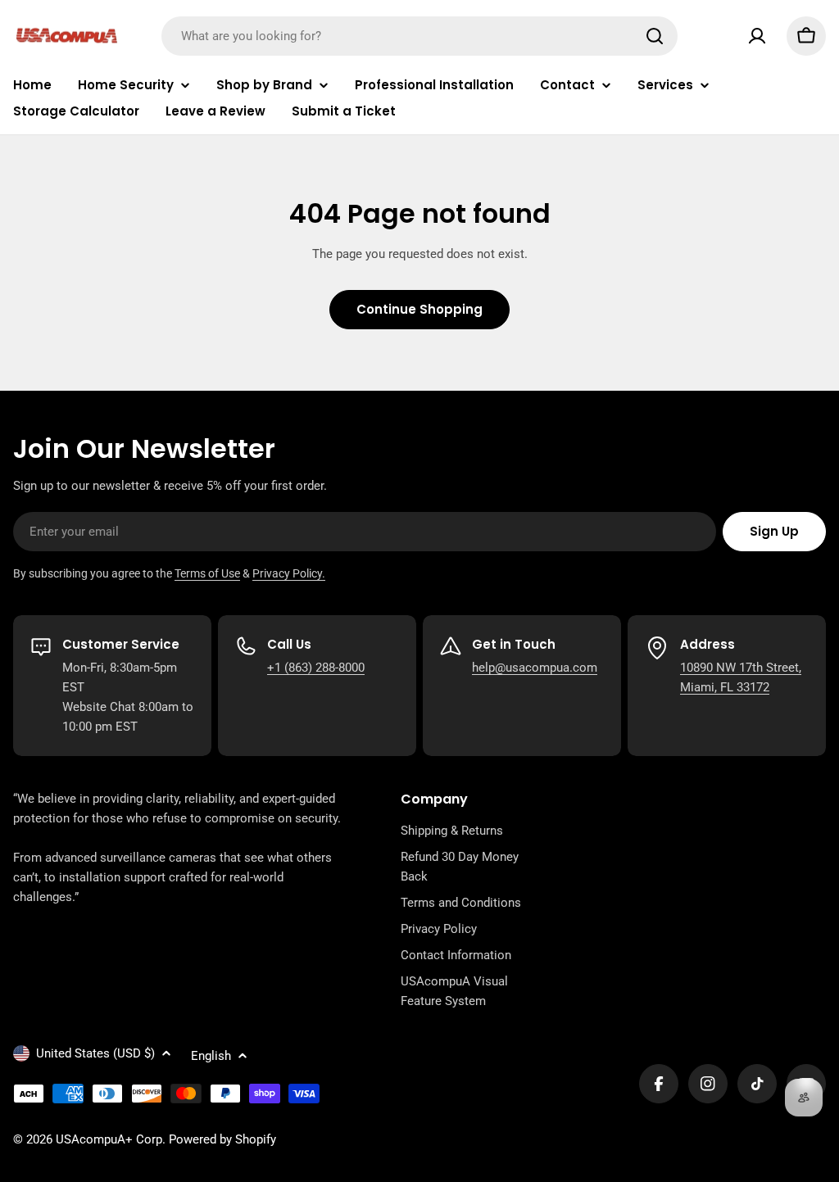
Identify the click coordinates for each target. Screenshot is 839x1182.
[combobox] (419, 36)
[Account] (757, 36)
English (211, 1055)
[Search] (654, 36)
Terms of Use (207, 573)
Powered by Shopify (222, 1139)
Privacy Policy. (288, 573)
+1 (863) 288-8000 (316, 667)
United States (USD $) (95, 1053)
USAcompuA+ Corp (109, 1139)
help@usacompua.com (534, 667)
